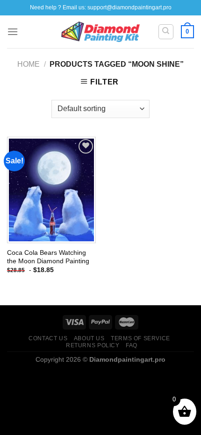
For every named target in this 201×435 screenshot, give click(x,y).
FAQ (131, 345)
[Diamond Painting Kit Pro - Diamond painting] (100, 31)
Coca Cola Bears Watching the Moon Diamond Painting (48, 257)
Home (28, 64)
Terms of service (140, 338)
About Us (89, 338)
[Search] (166, 31)
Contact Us (48, 338)
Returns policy (93, 345)
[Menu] (12, 31)
